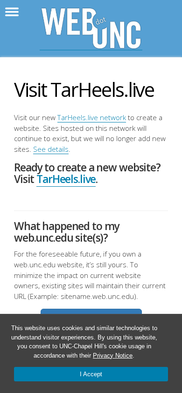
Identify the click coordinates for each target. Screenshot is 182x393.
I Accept (91, 374)
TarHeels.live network (91, 117)
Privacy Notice (113, 355)
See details (51, 149)
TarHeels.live (66, 179)
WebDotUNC (91, 28)
